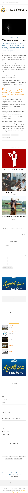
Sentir (23, 234)
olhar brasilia (14, 135)
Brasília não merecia (13, 325)
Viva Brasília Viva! (12, 331)
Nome (3, 258)
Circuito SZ (4, 399)
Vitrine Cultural (6, 434)
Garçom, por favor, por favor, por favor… (14, 169)
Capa (3, 396)
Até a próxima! (12, 337)
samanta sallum (6, 137)
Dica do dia (4, 402)
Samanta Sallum (14, 37)
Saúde (3, 428)
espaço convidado (13, 456)
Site (2, 263)
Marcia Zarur (5, 415)
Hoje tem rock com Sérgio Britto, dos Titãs (13, 228)
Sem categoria (5, 431)
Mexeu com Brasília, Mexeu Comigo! (11, 418)
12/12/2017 (4, 142)
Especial (4, 409)
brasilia (4, 135)
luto (9, 135)
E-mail (3, 260)
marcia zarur (22, 456)
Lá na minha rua (6, 412)
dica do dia (4, 456)
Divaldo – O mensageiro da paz (14, 193)
